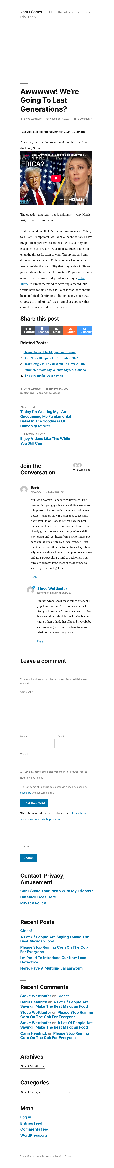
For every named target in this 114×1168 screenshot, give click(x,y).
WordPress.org (33, 1135)
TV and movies (43, 393)
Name (23, 736)
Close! (26, 931)
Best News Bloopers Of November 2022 (51, 358)
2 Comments (85, 118)
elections (29, 393)
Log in (25, 1117)
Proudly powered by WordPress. (53, 1156)
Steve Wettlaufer (33, 118)
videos (56, 393)
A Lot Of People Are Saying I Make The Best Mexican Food (54, 939)
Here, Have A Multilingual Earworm (51, 968)
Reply (34, 577)
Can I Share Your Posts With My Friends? (56, 891)
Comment (26, 692)
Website (24, 754)
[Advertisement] (57, 51)
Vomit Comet (31, 12)
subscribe (25, 792)
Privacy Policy (33, 903)
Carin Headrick (33, 1002)
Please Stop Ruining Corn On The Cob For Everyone (54, 949)
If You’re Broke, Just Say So (43, 376)
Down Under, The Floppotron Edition (50, 352)
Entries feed (31, 1123)
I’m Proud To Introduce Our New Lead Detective (53, 959)
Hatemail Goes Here (38, 897)
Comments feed (34, 1129)
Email (61, 736)
